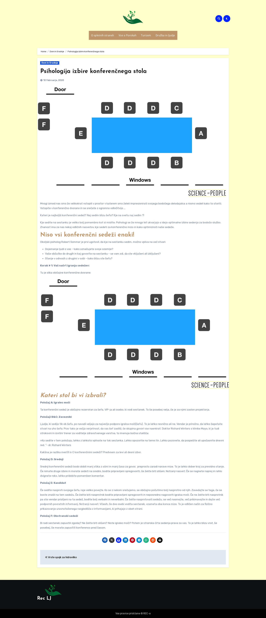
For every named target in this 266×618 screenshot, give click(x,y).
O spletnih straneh (102, 35)
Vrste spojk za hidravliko (62, 557)
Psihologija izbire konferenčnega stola (93, 71)
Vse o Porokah (128, 35)
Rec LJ (44, 598)
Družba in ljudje (165, 35)
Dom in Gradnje (49, 63)
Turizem (146, 35)
